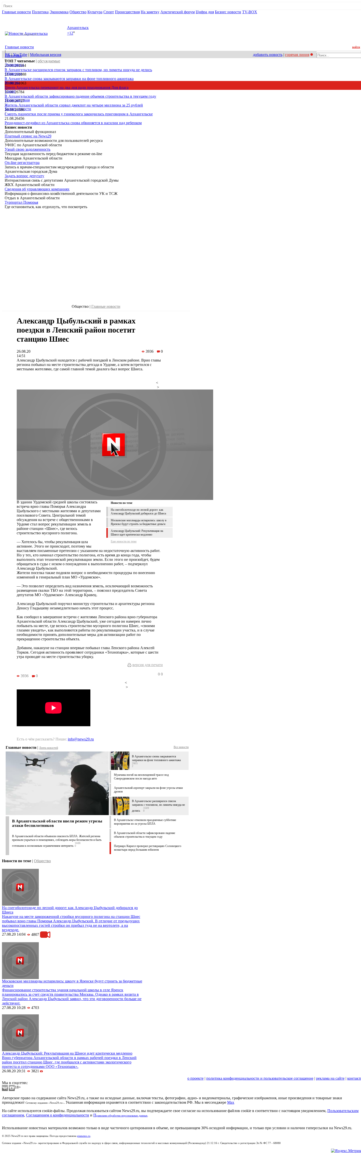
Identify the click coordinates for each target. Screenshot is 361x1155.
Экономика (59, 12)
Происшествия (127, 12)
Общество (77, 12)
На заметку (150, 12)
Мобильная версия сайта (24, 1078)
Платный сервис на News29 (28, 136)
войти (356, 47)
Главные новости (16, 12)
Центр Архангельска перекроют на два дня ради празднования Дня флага (66, 87)
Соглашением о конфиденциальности (57, 1115)
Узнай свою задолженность (27, 149)
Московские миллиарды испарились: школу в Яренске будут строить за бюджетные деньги (139, 522)
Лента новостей (48, 748)
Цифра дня (205, 12)
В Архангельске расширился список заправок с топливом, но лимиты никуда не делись (78, 70)
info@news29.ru (81, 739)
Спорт (108, 12)
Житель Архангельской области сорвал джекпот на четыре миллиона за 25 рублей (74, 105)
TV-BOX (249, 12)
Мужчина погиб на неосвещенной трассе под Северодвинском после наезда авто (141, 776)
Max (230, 1102)
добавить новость (267, 55)
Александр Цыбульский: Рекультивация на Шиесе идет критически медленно (137, 532)
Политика (40, 12)
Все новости (181, 747)
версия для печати (147, 665)
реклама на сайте (330, 1078)
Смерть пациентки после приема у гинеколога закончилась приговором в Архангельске (79, 114)
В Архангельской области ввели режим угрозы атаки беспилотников (57, 823)
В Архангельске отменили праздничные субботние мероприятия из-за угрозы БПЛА (145, 821)
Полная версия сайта (21, 16)
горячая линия (297, 55)
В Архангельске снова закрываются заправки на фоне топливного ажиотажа (69, 79)
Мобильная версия (45, 55)
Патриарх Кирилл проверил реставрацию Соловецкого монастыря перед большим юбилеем (147, 847)
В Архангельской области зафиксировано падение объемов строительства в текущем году (80, 96)
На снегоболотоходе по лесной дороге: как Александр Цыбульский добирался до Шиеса (138, 511)
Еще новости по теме (124, 541)
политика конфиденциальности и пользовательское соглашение (259, 1078)
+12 (70, 33)
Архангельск (78, 28)
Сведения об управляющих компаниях (37, 189)
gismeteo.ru (83, 1136)
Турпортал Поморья (21, 202)
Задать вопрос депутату (24, 176)
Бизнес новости (228, 12)
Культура (94, 12)
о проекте (195, 1078)
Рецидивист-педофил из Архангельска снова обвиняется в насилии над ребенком (73, 123)
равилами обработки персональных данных (122, 1115)
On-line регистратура (22, 163)
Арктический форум (177, 12)
